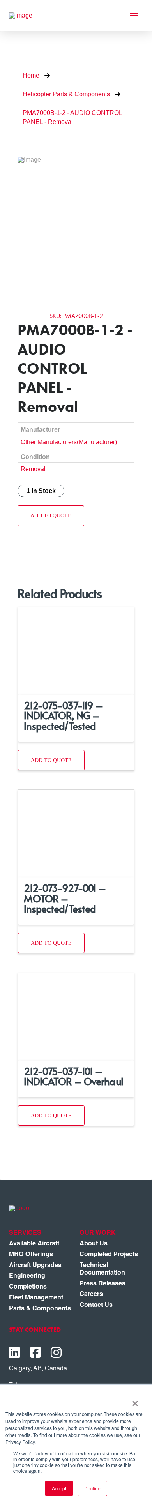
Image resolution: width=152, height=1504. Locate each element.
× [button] (135, 1400)
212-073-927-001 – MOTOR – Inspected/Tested (65, 898)
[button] (133, 15)
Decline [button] (92, 1488)
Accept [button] (59, 1488)
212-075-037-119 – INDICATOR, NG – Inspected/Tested (63, 715)
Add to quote (50, 515)
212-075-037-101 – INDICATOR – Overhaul (73, 1076)
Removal (33, 468)
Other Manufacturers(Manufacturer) (69, 441)
